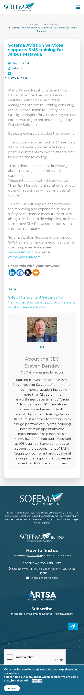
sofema (17, 68)
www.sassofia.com (23, 252)
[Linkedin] (12, 272)
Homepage (32, 24)
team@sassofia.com (44, 577)
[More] (36, 272)
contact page (35, 555)
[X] (28, 272)
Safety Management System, (32, 297)
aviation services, (35, 302)
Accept (12, 688)
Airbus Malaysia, (62, 302)
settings (37, 681)
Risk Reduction (35, 307)
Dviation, (15, 307)
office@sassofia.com (24, 257)
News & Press (50, 24)
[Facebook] (20, 272)
